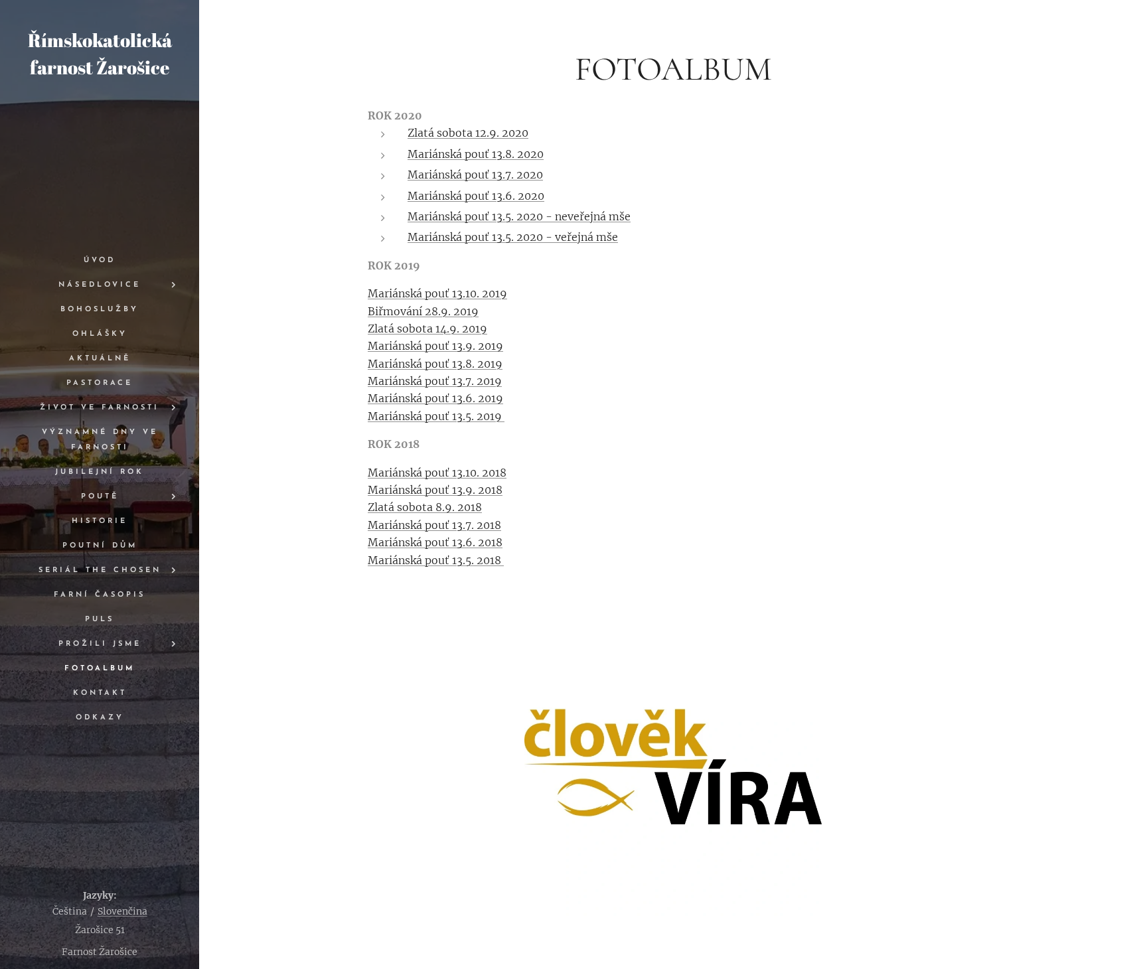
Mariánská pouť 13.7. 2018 (434, 525)
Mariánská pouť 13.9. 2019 (435, 345)
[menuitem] (99, 260)
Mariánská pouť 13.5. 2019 (436, 416)
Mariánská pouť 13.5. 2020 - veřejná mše (513, 237)
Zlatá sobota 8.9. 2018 (425, 507)
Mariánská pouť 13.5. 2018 (436, 560)
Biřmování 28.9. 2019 (423, 311)
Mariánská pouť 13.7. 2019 (435, 381)
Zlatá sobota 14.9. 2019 (427, 328)
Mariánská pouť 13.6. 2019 (435, 398)
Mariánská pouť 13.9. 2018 (435, 489)
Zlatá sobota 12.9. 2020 (468, 132)
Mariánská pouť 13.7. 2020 (475, 174)
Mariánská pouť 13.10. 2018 (437, 472)
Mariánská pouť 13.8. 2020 (476, 154)
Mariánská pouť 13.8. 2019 (435, 363)
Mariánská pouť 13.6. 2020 (476, 195)
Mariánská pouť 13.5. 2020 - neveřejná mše (519, 216)
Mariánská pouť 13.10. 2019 (437, 293)
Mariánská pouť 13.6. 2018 (435, 542)
